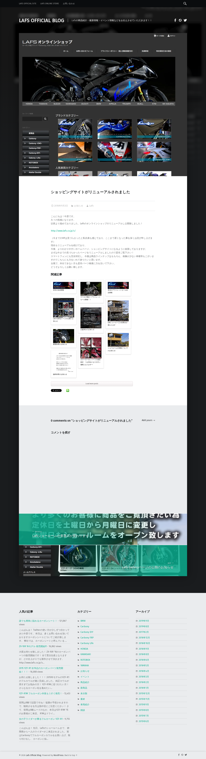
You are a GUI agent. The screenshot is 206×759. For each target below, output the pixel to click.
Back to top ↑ (70, 755)
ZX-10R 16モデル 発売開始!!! (33, 646)
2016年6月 (144, 660)
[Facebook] (174, 21)
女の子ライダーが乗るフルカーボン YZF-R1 (41, 719)
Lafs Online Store (49, 3)
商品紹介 (84, 682)
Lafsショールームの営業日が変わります (117, 324)
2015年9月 (144, 704)
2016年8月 (144, 654)
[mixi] (179, 21)
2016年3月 (144, 676)
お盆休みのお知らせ (87, 329)
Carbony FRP (87, 637)
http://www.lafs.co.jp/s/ (63, 230)
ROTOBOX (85, 660)
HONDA (84, 648)
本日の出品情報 (58, 290)
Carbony (84, 626)
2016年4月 (144, 671)
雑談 (82, 710)
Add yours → (148, 420)
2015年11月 (144, 699)
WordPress (58, 755)
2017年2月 (144, 632)
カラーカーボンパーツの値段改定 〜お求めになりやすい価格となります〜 (90, 362)
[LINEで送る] (67, 390)
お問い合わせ (69, 3)
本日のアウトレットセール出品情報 (118, 291)
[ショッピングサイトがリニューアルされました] (103, 34)
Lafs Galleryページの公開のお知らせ (63, 320)
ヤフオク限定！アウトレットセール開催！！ (90, 298)
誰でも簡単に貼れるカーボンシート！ (38, 621)
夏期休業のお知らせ (60, 344)
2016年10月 (144, 643)
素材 (82, 699)
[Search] (185, 3)
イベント (84, 676)
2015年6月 (144, 721)
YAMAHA (84, 665)
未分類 (83, 693)
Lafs (91, 205)
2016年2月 (144, 682)
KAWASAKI (85, 654)
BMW (82, 621)
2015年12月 (144, 693)
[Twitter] (184, 21)
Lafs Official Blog (33, 755)
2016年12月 (144, 637)
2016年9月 (144, 648)
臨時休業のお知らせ (60, 374)
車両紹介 (84, 704)
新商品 (83, 688)
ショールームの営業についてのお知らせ (118, 349)
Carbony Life (86, 643)
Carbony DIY (86, 632)
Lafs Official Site (27, 3)
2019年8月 (144, 626)
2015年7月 (144, 715)
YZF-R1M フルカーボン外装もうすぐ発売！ (40, 693)
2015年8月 (144, 710)
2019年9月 (144, 621)
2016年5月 (144, 665)
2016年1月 (144, 688)
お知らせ (78, 205)
